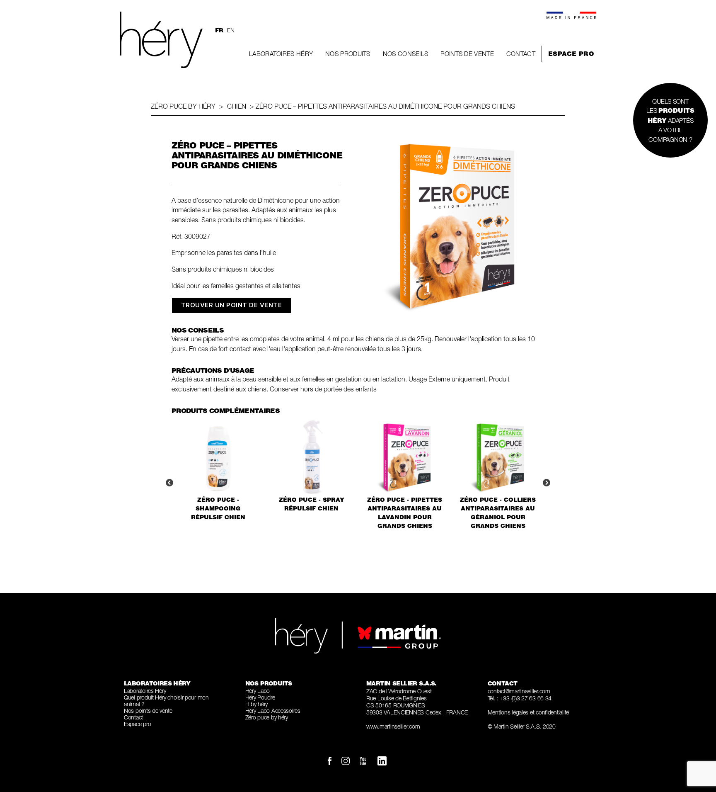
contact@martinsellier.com (519, 691)
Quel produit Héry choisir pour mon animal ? (166, 700)
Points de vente (467, 53)
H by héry (256, 703)
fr (219, 30)
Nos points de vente (148, 710)
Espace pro (571, 54)
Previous (169, 483)
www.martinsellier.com (393, 726)
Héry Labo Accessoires (272, 710)
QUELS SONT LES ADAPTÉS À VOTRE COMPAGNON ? (670, 120)
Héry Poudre (260, 697)
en (230, 30)
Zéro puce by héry (183, 106)
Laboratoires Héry (281, 53)
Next (546, 483)
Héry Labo (257, 690)
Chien (236, 106)
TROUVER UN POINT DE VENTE (231, 305)
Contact (520, 53)
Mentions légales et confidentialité (528, 712)
